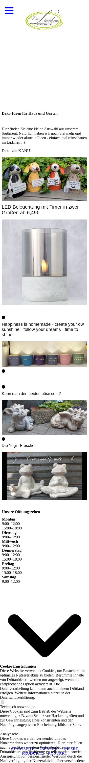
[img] (44, 49)
